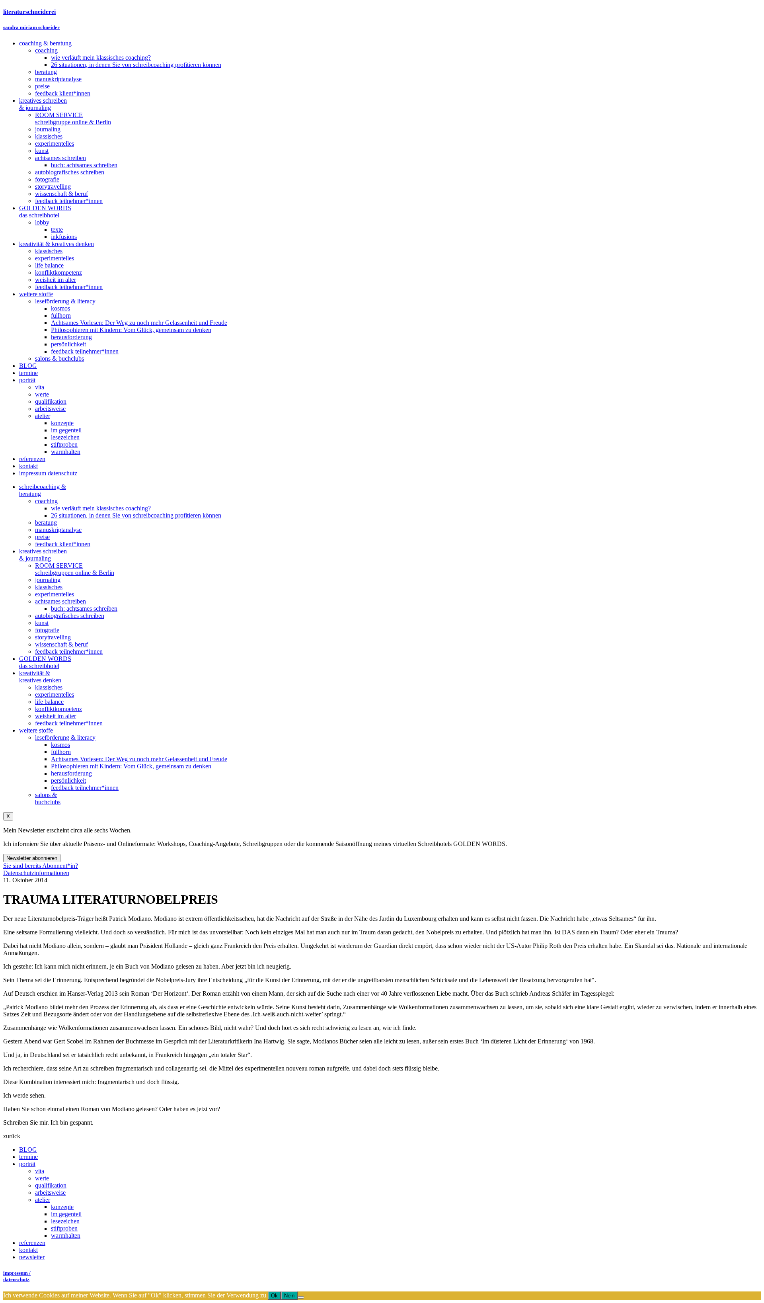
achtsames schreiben (60, 601)
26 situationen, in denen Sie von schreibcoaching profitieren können (136, 515)
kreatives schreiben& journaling (43, 555)
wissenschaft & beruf (61, 644)
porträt (27, 1163)
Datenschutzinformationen (36, 872)
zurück (11, 1136)
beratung (46, 522)
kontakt (28, 1249)
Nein (289, 1296)
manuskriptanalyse (58, 529)
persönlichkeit (68, 780)
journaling (47, 579)
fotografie (47, 630)
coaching (46, 501)
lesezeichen (65, 1221)
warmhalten (65, 1235)
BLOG (28, 1149)
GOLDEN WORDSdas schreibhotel (45, 662)
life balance (49, 701)
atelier (42, 1199)
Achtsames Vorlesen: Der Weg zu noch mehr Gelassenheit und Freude (139, 759)
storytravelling (53, 637)
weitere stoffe (36, 730)
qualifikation (50, 1185)
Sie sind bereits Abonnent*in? (40, 865)
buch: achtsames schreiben (84, 608)
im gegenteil (66, 1214)
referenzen (32, 1242)
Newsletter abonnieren (31, 858)
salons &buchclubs (47, 798)
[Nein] (301, 1297)
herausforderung (71, 773)
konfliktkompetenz (58, 708)
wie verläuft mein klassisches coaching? (101, 508)
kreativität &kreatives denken (40, 677)
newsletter (32, 1257)
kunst (42, 622)
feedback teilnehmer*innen (69, 651)
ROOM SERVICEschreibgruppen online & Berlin (74, 569)
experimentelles (54, 594)
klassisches (48, 587)
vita (39, 1171)
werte (42, 1178)
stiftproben (64, 1228)
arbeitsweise (50, 1192)
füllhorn (61, 751)
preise (42, 536)
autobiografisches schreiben (69, 615)
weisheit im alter (55, 716)
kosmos (60, 744)
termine (28, 1156)
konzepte (62, 1206)
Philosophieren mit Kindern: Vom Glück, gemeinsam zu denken (131, 766)
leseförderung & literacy (65, 737)
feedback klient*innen (62, 544)
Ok (274, 1296)
